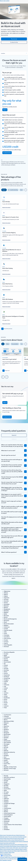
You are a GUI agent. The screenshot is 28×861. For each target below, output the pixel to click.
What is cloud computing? (5, 849)
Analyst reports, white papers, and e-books (15, 847)
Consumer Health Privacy (5, 857)
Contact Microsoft (14, 857)
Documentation (6, 846)
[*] (1, 159)
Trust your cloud (11, 836)
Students (23, 846)
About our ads (17, 858)
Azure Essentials (18, 836)
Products (5, 838)
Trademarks (11, 858)
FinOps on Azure (11, 840)
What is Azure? (3, 835)
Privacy (20, 857)
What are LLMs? (23, 850)
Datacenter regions (4, 836)
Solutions (2, 841)
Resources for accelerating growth (11, 841)
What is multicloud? (15, 849)
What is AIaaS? (17, 850)
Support (1, 843)
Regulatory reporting (7, 860)
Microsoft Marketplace (19, 844)
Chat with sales (23, 859)
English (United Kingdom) (5, 854)
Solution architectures (23, 841)
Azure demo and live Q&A (9, 843)
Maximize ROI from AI (19, 840)
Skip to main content (4, 0)
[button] (14, 53)
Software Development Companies (7, 844)
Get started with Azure (11, 835)
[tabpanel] (14, 259)
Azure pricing (10, 838)
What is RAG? (11, 852)
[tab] (4, 190)
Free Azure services (17, 838)
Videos (25, 847)
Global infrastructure (20, 835)
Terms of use (6, 858)
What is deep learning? (9, 850)
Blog (11, 846)
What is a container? (4, 852)
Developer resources (16, 846)
